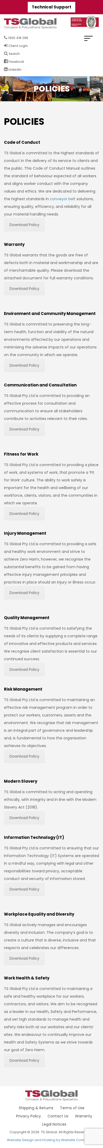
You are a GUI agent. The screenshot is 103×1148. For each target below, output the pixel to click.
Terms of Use (72, 1108)
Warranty (83, 1116)
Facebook (16, 61)
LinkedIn (14, 69)
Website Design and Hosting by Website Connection (51, 1139)
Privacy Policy (28, 1116)
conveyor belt (63, 199)
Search (14, 53)
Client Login (18, 46)
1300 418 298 (17, 38)
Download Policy (24, 224)
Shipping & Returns (36, 1108)
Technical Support (51, 7)
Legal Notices (54, 1124)
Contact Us (58, 1116)
